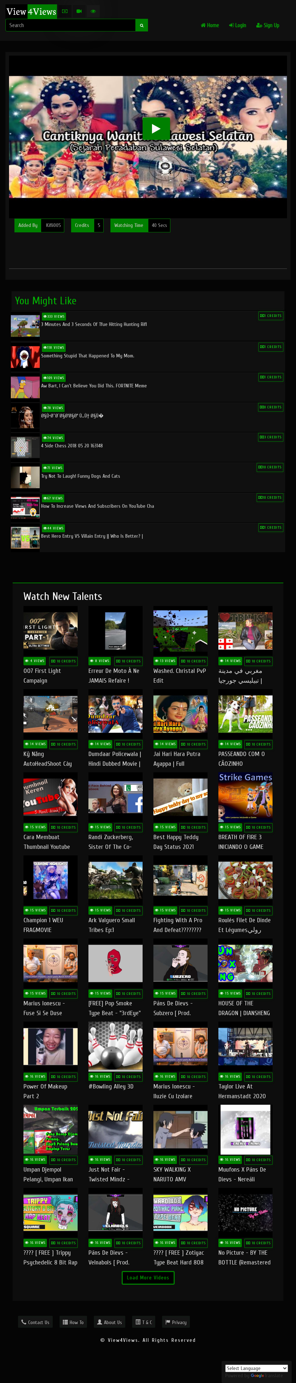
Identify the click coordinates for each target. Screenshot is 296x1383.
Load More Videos (148, 1278)
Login (240, 25)
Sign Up (270, 25)
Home (212, 25)
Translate (273, 1376)
